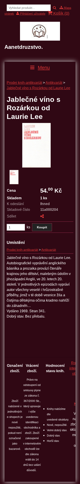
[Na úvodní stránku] (40, 39)
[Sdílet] (42, 216)
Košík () (60, 13)
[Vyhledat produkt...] (54, 8)
